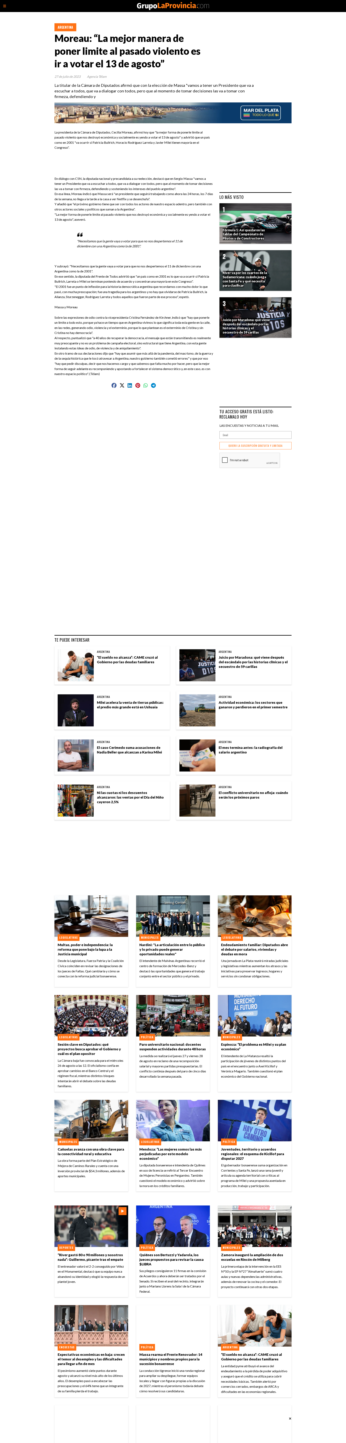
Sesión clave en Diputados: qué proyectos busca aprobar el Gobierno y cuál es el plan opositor (89, 1049)
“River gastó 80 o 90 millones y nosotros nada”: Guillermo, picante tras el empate (90, 1257)
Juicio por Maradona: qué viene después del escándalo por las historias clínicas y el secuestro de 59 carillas (253, 662)
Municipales (150, 937)
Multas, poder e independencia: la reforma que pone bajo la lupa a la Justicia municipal (85, 949)
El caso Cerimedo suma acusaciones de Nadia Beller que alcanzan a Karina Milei (129, 749)
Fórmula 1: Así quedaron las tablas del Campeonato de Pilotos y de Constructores (244, 234)
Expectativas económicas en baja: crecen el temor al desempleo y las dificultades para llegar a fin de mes (91, 1359)
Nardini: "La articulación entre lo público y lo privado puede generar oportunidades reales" (172, 949)
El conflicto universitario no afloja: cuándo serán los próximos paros (253, 795)
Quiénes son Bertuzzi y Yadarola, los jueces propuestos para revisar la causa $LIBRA (171, 1259)
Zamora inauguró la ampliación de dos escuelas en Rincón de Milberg (252, 1257)
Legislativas (68, 937)
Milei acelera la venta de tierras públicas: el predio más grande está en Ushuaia (130, 704)
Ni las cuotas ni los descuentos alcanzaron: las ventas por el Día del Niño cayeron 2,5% (130, 797)
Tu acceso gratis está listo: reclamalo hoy (246, 414)
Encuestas (67, 1347)
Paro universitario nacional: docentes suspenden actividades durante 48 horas (172, 1046)
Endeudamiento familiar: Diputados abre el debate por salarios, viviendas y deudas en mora (254, 949)
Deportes (66, 1248)
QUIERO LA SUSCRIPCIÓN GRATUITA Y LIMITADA (255, 446)
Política (147, 1037)
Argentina (65, 27)
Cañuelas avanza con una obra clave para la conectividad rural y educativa (91, 1151)
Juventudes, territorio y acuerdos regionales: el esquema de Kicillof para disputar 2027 (252, 1154)
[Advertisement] (135, 159)
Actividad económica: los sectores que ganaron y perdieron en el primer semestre (253, 704)
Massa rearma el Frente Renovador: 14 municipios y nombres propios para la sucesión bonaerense (170, 1359)
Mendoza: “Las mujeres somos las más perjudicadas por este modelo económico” (170, 1154)
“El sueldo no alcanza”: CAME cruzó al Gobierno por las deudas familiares (127, 659)
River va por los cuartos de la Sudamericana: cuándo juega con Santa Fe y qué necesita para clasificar (245, 279)
